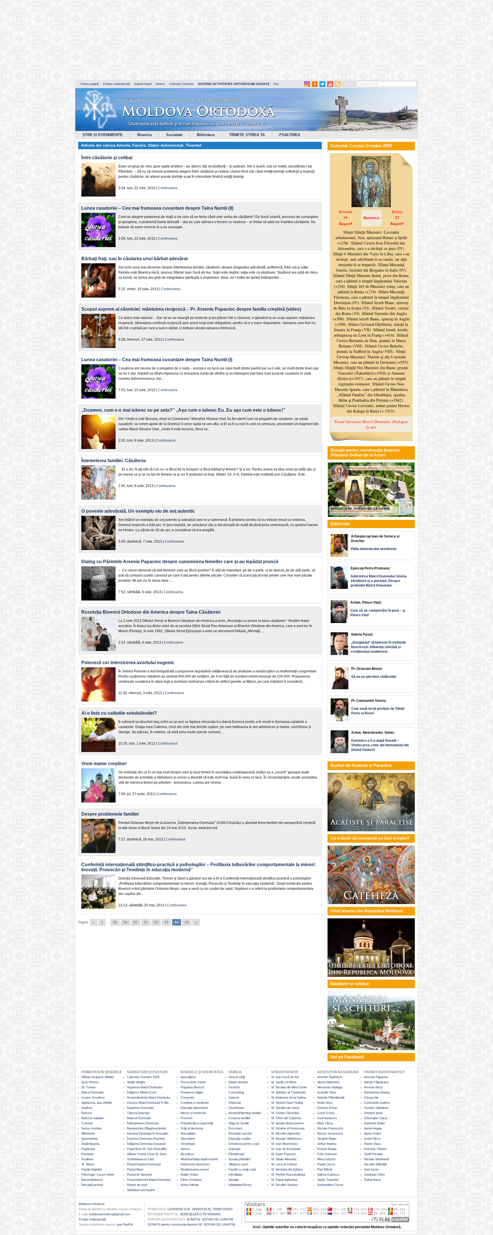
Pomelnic (87, 1154)
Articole (123, 145)
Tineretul (193, 145)
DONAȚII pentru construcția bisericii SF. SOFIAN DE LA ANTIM (191, 1224)
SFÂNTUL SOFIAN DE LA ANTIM (210, 1219)
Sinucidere (188, 1138)
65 (187, 922)
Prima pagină (90, 84)
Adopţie (234, 1179)
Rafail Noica (372, 1179)
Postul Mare (135, 1169)
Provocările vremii (193, 1082)
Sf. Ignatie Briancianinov (287, 1123)
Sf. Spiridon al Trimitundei (288, 1092)
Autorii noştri (142, 84)
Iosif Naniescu (327, 1118)
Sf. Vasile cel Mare (283, 1082)
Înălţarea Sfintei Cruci (141, 1092)
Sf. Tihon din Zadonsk (286, 1118)
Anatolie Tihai (326, 1092)
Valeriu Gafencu (328, 1174)
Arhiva (160, 84)
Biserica (144, 135)
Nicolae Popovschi (330, 1128)
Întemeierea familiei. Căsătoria (113, 460)
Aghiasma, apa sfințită (96, 1102)
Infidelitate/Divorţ (240, 1185)
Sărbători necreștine (141, 1190)
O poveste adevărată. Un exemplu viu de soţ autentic (138, 511)
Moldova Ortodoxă (91, 1204)
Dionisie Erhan (327, 1107)
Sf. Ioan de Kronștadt (285, 1149)
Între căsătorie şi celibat (106, 157)
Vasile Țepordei (327, 1179)
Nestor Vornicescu (330, 1133)
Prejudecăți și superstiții (197, 1123)
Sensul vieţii (237, 1077)
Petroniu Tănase (375, 1149)
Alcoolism (187, 1154)
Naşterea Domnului (140, 1107)
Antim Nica (324, 1102)
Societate (174, 135)
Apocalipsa (188, 1077)
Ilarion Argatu (373, 1128)
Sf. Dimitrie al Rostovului (287, 1128)
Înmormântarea (91, 1179)
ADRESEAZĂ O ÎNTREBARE (200, 1214)
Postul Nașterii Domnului (144, 1164)
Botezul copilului (92, 1118)
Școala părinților (239, 1159)
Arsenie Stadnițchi (329, 1077)
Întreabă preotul (92, 1185)
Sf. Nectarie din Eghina (286, 1169)
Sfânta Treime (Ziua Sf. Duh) (147, 1154)
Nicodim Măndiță (375, 1164)
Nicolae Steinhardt (376, 1159)
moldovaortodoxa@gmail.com (109, 1214)
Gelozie (234, 1097)
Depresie (235, 1102)
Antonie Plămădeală (330, 1097)
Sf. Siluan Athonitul (283, 1159)
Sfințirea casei (238, 1164)
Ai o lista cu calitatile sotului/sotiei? (119, 713)
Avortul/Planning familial (245, 1113)
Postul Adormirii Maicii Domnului (148, 1179)
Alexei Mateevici (328, 1082)
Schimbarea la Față (140, 1159)
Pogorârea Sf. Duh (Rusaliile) (147, 1149)
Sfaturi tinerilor (238, 1082)
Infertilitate (236, 1174)
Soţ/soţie (235, 1149)
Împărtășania (90, 1143)
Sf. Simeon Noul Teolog (287, 1102)
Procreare (236, 1128)
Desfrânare (236, 1107)
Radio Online (189, 1174)
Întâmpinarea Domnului (143, 1123)
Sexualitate (188, 1133)
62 (156, 922)
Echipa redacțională (116, 84)
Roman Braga (326, 1149)
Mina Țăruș (325, 1123)
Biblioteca (206, 135)
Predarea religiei (192, 1092)
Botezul (86, 1113)
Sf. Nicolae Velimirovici (286, 1138)
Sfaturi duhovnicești (165, 145)
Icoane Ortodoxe (93, 1097)
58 (115, 922)
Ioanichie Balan (374, 1123)
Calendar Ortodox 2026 (143, 1077)
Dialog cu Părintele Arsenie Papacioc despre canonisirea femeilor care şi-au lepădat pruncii (179, 561)
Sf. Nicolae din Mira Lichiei (289, 1087)
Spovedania (89, 1138)
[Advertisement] (174, 40)
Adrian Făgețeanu (376, 1082)
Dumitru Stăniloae (376, 1107)
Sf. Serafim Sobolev (284, 1185)
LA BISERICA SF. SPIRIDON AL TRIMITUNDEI (200, 1209)
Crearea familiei (239, 1118)
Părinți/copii (236, 1154)
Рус (276, 84)
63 (166, 922)
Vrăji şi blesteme (192, 1128)
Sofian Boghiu (326, 1143)
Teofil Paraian (373, 1154)
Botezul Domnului (139, 1118)
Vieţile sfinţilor (136, 1082)
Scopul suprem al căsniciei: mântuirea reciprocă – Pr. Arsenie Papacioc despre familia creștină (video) (191, 309)
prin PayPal (125, 1224)
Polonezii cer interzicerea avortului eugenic (127, 662)
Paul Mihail (324, 1169)
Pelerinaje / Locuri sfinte (97, 1174)
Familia (139, 145)
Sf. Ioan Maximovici (284, 1143)
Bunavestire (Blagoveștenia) (146, 1128)
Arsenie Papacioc (376, 1077)
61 (146, 922)
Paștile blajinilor (91, 1169)
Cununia (87, 1123)
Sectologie (188, 1143)
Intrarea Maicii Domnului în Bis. (148, 1102)
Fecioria (234, 1087)
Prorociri (186, 1118)
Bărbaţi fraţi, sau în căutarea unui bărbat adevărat (134, 258)
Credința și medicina (195, 1102)
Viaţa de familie (239, 1123)
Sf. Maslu (87, 1164)
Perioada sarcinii (240, 1133)
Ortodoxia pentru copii (244, 1143)
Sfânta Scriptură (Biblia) (97, 1077)
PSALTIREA (289, 135)
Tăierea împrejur (138, 1113)
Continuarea (167, 188)
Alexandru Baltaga (329, 1087)
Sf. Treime (88, 1087)
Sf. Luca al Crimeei (284, 1164)
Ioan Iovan (371, 1169)
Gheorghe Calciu (375, 1118)
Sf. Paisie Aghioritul (284, 1179)
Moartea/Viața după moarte (199, 1159)
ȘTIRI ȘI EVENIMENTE (102, 135)
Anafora (86, 1107)
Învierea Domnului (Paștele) (146, 1138)
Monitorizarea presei (195, 1169)
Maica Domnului (92, 1092)
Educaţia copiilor (240, 1138)
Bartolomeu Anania (377, 1092)
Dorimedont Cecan (330, 1185)
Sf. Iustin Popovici (283, 1154)
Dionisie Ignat (373, 1113)
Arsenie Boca (373, 1087)
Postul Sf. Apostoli (139, 1174)
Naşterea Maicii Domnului (144, 1087)
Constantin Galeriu (377, 1102)
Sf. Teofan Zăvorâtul (285, 1113)
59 (125, 922)
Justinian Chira (374, 1174)
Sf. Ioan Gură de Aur (285, 1077)
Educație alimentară (194, 1107)
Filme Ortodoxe (191, 1179)
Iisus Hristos (90, 1082)
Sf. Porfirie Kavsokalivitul (288, 1174)
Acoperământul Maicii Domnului (148, 1097)
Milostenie (88, 1133)
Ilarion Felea (372, 1133)
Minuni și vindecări (193, 1113)
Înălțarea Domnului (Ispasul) (146, 1143)
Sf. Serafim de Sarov (285, 1107)
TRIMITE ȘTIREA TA (247, 135)
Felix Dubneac (327, 1154)
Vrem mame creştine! (104, 763)
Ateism (185, 1149)
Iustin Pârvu (372, 1138)
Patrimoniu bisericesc (195, 1164)
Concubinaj (236, 1092)
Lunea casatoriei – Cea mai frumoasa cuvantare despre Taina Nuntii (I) (156, 359)
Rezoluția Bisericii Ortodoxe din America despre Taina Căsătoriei (151, 612)
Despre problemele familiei (110, 814)
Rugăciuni (88, 1149)
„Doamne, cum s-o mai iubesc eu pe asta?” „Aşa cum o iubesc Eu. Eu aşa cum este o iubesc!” (183, 410)
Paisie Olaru (372, 1143)
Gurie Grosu (326, 1113)
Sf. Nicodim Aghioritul (285, 1133)
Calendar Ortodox (181, 84)
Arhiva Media (190, 1185)
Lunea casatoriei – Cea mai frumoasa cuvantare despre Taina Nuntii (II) (157, 208)
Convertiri (187, 1097)
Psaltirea (87, 1159)
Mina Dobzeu (326, 1159)
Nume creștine (91, 1128)
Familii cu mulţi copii (242, 1169)
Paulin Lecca (326, 1164)
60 (136, 922)
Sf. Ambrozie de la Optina (288, 1097)
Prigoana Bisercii (192, 1087)
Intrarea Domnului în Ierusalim (147, 1133)
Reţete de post (137, 1185)
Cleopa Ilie (371, 1097)
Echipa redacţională (92, 1219)
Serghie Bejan (326, 1138)
